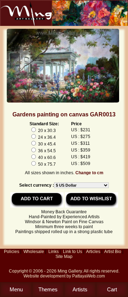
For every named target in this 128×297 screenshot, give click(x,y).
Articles (93, 251)
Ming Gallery (70, 271)
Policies (11, 251)
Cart (112, 289)
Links (53, 251)
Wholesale (33, 251)
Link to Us (72, 251)
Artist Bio (112, 251)
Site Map (64, 256)
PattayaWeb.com (88, 276)
